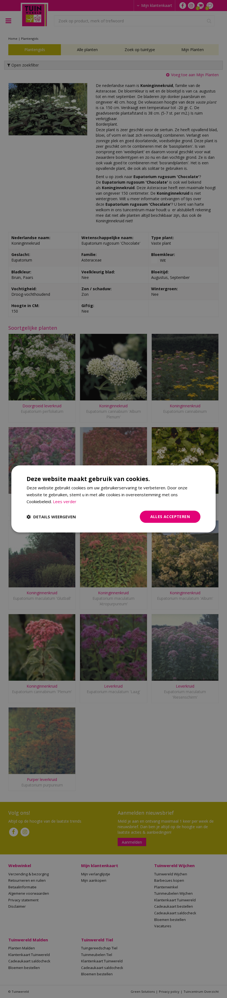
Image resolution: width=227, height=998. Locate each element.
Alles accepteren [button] (170, 516)
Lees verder (64, 501)
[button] (51, 516)
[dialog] (113, 498)
